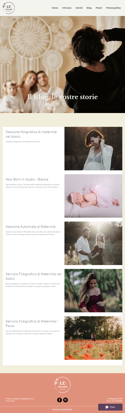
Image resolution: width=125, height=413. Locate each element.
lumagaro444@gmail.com (22, 398)
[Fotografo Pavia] (59, 400)
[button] (78, 8)
